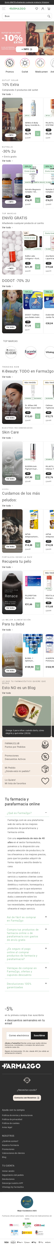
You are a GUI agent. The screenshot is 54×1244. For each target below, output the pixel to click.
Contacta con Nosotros (25, 1098)
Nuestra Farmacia (10, 1145)
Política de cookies (10, 1123)
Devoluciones (8, 1179)
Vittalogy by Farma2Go (13, 1187)
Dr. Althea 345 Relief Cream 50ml (33, 406)
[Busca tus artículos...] (49, 16)
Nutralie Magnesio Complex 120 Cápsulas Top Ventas (33, 190)
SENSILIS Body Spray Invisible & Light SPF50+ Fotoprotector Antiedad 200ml (32, 124)
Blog (4, 1157)
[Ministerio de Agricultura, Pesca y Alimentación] (27, 1233)
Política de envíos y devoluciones (17, 1115)
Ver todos (10, 327)
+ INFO (25, 49)
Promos (10, 71)
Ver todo (6, 94)
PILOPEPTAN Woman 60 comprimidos (30, 597)
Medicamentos (43, 71)
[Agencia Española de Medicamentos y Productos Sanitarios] (14, 1225)
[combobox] (27, 16)
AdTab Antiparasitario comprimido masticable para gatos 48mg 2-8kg (33, 535)
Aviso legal (7, 1127)
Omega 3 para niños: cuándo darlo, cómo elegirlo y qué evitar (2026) (25, 731)
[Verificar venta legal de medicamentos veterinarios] (14, 1233)
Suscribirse (39, 1035)
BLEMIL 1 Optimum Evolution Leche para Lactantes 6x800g (32, 659)
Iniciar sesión (8, 1171)
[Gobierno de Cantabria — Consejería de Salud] (39, 1233)
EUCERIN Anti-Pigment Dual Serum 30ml (31, 467)
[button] (31, 9)
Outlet (25, 71)
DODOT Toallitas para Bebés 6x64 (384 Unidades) (32, 316)
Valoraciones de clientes (13, 1153)
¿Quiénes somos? (10, 1141)
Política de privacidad (12, 1119)
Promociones (8, 1149)
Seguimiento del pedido (13, 1175)
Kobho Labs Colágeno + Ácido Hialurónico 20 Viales (32, 257)
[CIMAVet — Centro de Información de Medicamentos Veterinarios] (39, 1225)
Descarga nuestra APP (12, 1183)
